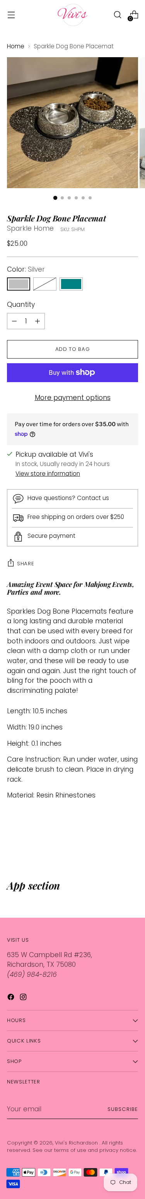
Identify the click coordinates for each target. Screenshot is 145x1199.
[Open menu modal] (11, 15)
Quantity (21, 304)
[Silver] (18, 284)
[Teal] (71, 284)
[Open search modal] (117, 15)
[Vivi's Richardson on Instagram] (24, 998)
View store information (47, 473)
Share (25, 563)
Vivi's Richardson (77, 1142)
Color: (26, 269)
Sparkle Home (30, 228)
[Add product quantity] (14, 321)
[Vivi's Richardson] (72, 15)
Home (15, 46)
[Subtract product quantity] (37, 321)
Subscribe (122, 1109)
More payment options (73, 397)
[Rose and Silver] (44, 284)
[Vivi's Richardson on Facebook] (11, 998)
